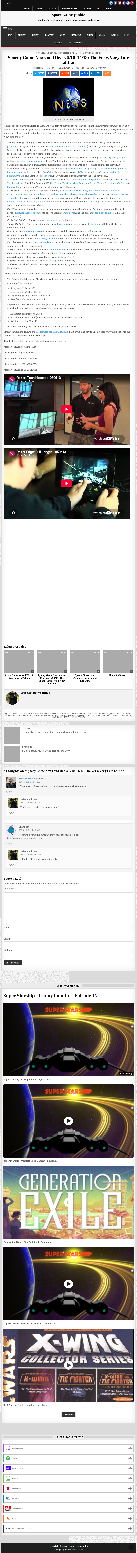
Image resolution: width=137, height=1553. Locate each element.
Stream (52, 8)
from (72, 146)
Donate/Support (69, 8)
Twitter (40, 73)
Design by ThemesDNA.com (68, 1550)
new (59, 146)
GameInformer (81, 183)
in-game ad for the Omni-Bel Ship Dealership (78, 194)
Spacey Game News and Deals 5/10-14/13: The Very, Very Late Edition (68, 60)
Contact (40, 8)
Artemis (29, 713)
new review (45, 220)
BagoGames (95, 179)
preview (11, 146)
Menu (9, 3)
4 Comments (65, 68)
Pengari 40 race (15, 176)
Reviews (35, 35)
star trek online (93, 715)
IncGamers (82, 179)
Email (7, 939)
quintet (128, 713)
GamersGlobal (14, 187)
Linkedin (97, 73)
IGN (127, 179)
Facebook (53, 73)
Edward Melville (28, 778)
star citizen (38, 715)
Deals (126, 35)
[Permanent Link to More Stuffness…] (118, 661)
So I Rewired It (58, 249)
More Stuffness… (118, 675)
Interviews (76, 35)
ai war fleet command (110, 715)
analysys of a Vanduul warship (34, 194)
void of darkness (117, 713)
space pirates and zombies (74, 717)
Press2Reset (97, 183)
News (10, 35)
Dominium (37, 713)
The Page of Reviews (61, 183)
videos (65, 146)
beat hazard (57, 717)
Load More (68, 1414)
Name (8, 927)
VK (77, 73)
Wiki (98, 8)
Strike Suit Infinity (49, 713)
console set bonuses (103, 212)
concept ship (45, 176)
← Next (26, 728)
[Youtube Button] (119, 3)
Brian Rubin (38, 68)
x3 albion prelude (51, 715)
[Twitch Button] (124, 3)
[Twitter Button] (111, 3)
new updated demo (44, 242)
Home (38, 53)
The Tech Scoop (15, 183)
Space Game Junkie (68, 15)
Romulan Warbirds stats (28, 212)
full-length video (37, 201)
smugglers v (19, 713)
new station (110, 172)
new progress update (48, 238)
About (27, 8)
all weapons (61, 224)
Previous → (28, 747)
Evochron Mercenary (76, 715)
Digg (86, 73)
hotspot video (14, 201)
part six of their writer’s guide (76, 190)
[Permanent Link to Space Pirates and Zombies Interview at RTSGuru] (85, 661)
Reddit (66, 73)
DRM (80, 172)
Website (8, 950)
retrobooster (11, 715)
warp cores (69, 212)
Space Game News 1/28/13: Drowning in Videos (19, 677)
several (52, 146)
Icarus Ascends (64, 713)
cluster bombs (94, 224)
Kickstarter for (52, 332)
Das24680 (81, 146)
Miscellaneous (76, 42)
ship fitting (50, 260)
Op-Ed (62, 35)
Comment (10, 888)
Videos (102, 35)
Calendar (87, 8)
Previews (22, 35)
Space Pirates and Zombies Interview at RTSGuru (85, 678)
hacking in (113, 157)
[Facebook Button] (115, 3)
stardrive (63, 715)
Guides (90, 35)
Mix (108, 73)
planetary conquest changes (30, 161)
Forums (109, 8)
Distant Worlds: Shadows (98, 713)
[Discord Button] (128, 3)
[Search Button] (132, 3)
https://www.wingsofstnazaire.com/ (24, 838)
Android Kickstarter (35, 231)
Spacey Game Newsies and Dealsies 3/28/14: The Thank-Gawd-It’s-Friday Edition (51, 679)
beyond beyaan (125, 715)
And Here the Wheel (79, 713)
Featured (115, 35)
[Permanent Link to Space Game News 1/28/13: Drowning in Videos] (19, 661)
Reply (9, 792)
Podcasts (49, 35)
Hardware (58, 42)
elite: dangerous (25, 715)
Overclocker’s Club (115, 183)
